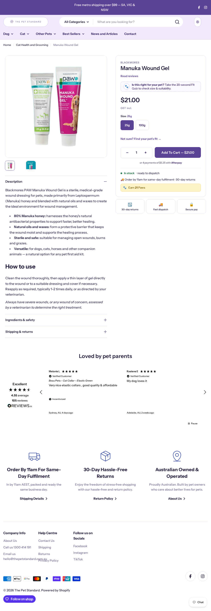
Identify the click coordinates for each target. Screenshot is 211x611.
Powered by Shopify (55, 590)
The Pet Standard (27, 590)
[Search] (177, 21)
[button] (41, 392)
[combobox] (121, 22)
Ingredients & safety (20, 320)
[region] (123, 392)
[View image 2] (31, 166)
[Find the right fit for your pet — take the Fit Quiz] (197, 22)
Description (13, 181)
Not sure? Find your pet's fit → (141, 139)
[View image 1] (10, 166)
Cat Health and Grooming (32, 44)
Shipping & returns (19, 332)
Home (7, 44)
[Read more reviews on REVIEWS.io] (19, 406)
